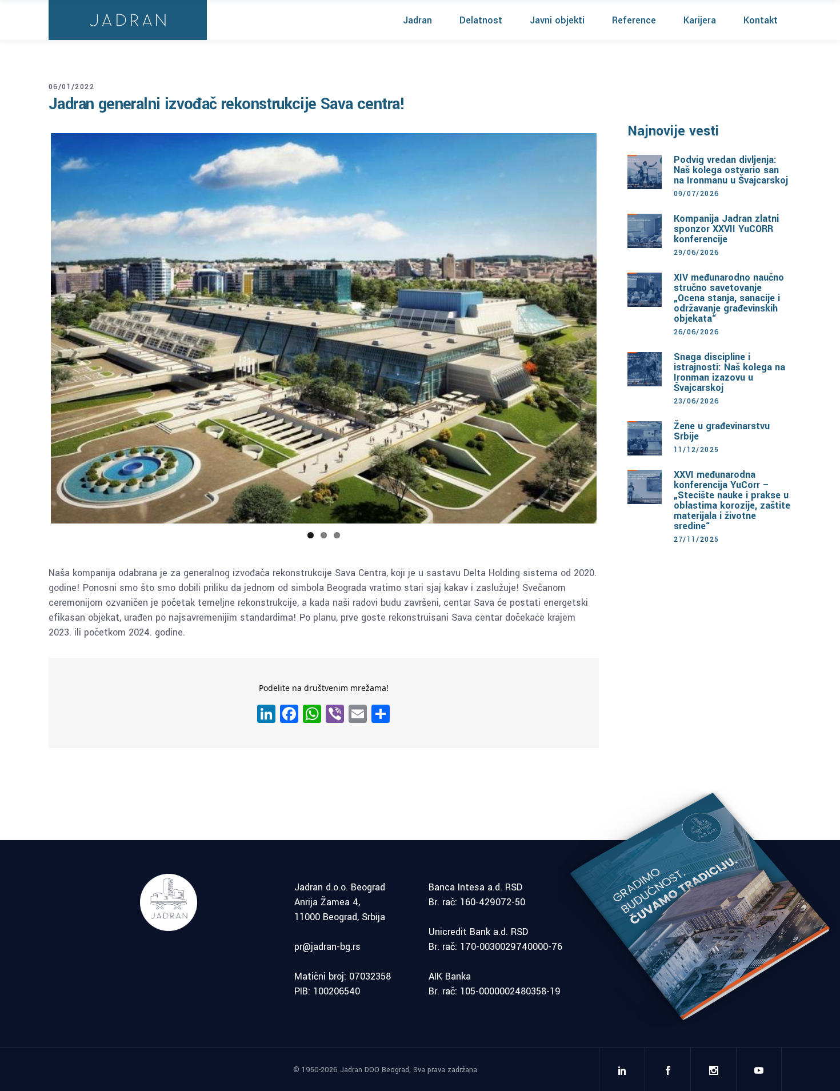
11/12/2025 (696, 450)
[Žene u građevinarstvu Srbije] (644, 438)
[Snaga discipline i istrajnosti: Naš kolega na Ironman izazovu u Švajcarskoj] (644, 369)
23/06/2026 (696, 401)
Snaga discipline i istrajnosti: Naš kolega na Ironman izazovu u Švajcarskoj (729, 372)
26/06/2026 (696, 332)
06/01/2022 (71, 87)
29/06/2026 (696, 252)
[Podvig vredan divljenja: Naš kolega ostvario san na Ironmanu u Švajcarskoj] (644, 172)
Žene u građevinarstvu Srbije (722, 431)
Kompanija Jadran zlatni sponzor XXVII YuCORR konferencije (726, 229)
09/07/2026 (696, 194)
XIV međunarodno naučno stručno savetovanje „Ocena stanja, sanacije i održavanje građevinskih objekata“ (729, 298)
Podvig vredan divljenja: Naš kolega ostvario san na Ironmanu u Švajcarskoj (731, 170)
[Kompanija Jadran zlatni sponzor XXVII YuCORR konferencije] (644, 231)
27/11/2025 (696, 539)
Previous (33, 328)
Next (613, 328)
